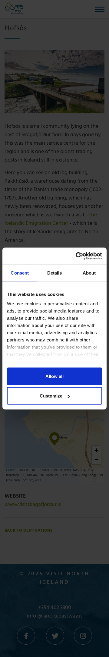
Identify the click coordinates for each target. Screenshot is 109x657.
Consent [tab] (20, 272)
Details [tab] (54, 272)
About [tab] (89, 272)
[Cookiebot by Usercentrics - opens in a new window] (77, 256)
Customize (51, 395)
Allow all (54, 376)
